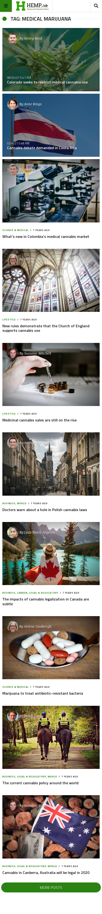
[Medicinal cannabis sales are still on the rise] (51, 374)
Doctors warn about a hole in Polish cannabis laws (44, 509)
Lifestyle (9, 319)
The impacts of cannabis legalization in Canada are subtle (45, 601)
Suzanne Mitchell (37, 353)
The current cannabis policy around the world (40, 783)
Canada (22, 593)
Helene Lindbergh (37, 259)
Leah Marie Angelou (39, 532)
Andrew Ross (34, 169)
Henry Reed (33, 38)
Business (8, 503)
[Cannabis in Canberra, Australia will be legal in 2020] (51, 826)
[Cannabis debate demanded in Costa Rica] (51, 125)
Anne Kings (33, 104)
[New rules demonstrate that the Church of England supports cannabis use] (51, 280)
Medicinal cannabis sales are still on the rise (39, 420)
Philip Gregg (33, 716)
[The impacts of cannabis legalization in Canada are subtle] (51, 553)
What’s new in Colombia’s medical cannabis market (45, 236)
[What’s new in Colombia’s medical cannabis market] (51, 190)
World (22, 503)
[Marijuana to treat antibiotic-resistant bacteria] (51, 647)
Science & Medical (15, 230)
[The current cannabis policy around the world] (51, 737)
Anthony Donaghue (39, 442)
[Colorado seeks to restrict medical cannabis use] (51, 59)
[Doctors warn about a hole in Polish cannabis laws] (51, 464)
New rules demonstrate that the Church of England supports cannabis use (45, 328)
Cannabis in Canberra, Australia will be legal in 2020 (45, 872)
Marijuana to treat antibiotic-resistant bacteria (42, 693)
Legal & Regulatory (43, 593)
